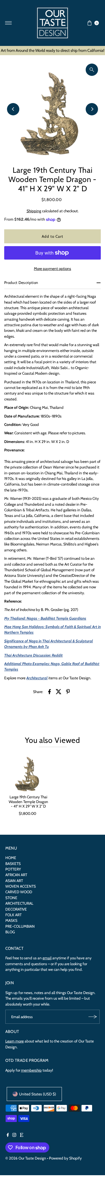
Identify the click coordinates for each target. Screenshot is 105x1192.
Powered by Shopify (65, 1158)
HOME (10, 857)
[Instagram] (14, 1135)
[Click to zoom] (92, 70)
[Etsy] (21, 1135)
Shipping (34, 211)
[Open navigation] (8, 23)
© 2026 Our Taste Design (25, 1158)
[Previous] (13, 109)
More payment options (52, 268)
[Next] (92, 109)
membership (31, 1070)
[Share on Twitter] (59, 691)
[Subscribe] (93, 1017)
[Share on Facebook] (49, 691)
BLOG (10, 932)
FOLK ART (13, 915)
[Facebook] (8, 1135)
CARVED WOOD (18, 892)
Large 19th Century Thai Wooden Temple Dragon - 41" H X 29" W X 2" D (28, 801)
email (47, 958)
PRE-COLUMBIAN (20, 926)
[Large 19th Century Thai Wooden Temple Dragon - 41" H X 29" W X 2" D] (28, 772)
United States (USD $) (37, 1094)
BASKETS (13, 863)
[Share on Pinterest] (68, 691)
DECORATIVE (16, 909)
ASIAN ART (14, 880)
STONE (11, 897)
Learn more (14, 1041)
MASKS (11, 920)
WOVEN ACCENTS (20, 886)
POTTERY (13, 869)
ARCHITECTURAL (19, 903)
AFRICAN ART (16, 875)
